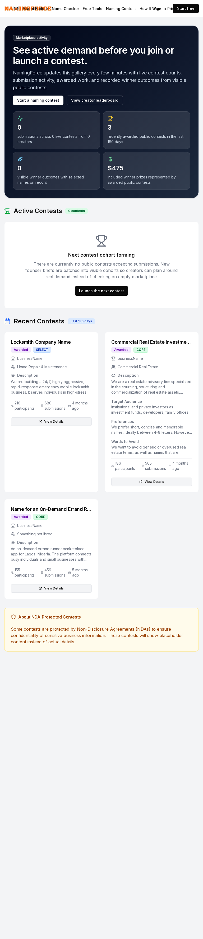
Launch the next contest (101, 291)
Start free (186, 8)
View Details (54, 421)
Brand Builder (35, 8)
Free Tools (92, 8)
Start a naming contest (38, 100)
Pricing (173, 8)
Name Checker (65, 8)
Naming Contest (121, 8)
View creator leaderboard (94, 100)
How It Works (152, 8)
